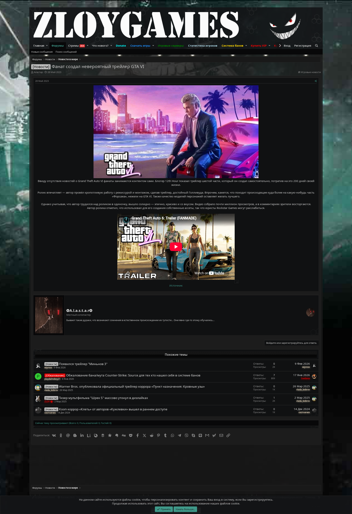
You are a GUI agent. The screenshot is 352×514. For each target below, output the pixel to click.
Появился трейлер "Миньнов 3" (83, 364)
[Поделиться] (316, 81)
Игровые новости (311, 72)
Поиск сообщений (66, 51)
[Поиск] (317, 45)
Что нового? (100, 45)
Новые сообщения (42, 51)
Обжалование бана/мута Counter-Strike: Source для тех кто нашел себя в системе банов (133, 375)
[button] (47, 45)
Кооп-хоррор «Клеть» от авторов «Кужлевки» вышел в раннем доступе (113, 409)
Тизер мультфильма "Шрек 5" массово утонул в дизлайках (103, 398)
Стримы (76, 45)
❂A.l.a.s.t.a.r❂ (79, 310)
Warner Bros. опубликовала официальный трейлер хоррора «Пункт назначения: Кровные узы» (132, 386)
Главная (38, 45)
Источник (176, 285)
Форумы (58, 45)
